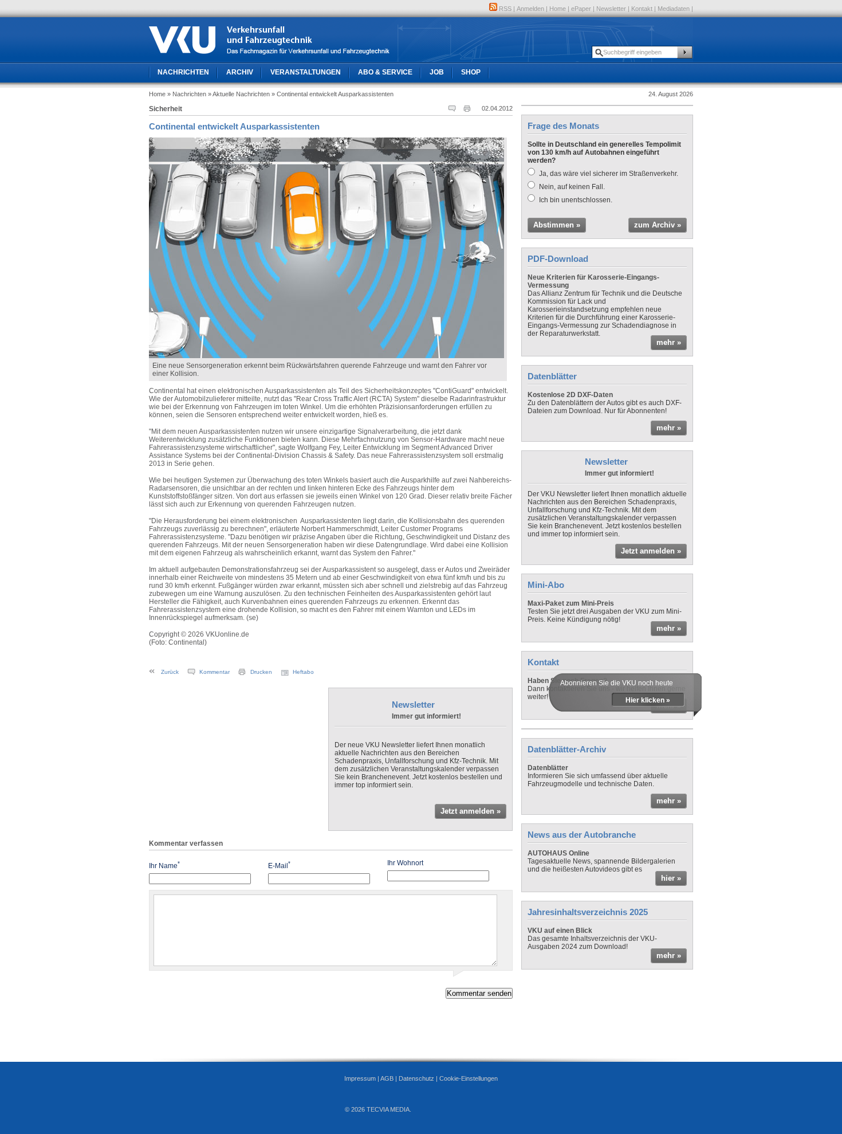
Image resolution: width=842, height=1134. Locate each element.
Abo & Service (385, 72)
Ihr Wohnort (405, 863)
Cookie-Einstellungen (468, 1078)
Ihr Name (164, 865)
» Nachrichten (186, 94)
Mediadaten (674, 8)
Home (557, 8)
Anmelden (530, 8)
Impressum (360, 1078)
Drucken (261, 672)
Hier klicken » (647, 700)
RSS (504, 8)
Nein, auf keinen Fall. (572, 187)
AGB (387, 1078)
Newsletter (611, 8)
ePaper (581, 8)
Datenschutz (416, 1078)
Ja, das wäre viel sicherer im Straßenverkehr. (608, 174)
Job (437, 72)
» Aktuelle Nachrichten (239, 94)
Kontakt (641, 8)
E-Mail (279, 865)
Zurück (170, 672)
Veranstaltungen (305, 72)
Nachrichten (183, 72)
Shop (471, 72)
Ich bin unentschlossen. (575, 200)
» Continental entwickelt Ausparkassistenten (333, 94)
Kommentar (214, 672)
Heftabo (303, 672)
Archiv (239, 72)
